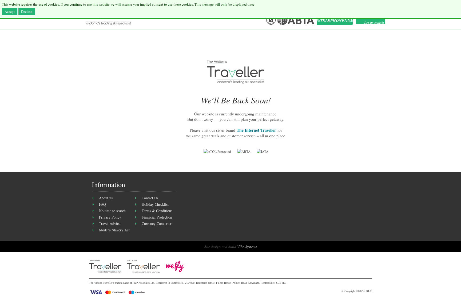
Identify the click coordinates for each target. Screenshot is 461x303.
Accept (10, 11)
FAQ (102, 204)
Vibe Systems (247, 246)
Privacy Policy (110, 217)
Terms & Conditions (157, 210)
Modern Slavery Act (114, 229)
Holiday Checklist (155, 204)
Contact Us (150, 197)
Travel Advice (109, 223)
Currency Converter (157, 223)
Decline (26, 11)
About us (106, 197)
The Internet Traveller (256, 130)
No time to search (112, 210)
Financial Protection (157, 217)
